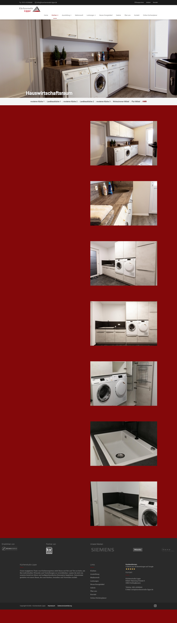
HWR (145, 101)
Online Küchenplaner (98, 598)
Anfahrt (148, 2)
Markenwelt (94, 577)
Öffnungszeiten (139, 2)
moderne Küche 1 (37, 101)
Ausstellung (94, 574)
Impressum (51, 606)
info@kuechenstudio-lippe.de (47, 2)
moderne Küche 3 (103, 101)
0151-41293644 (26, 2)
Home (46, 15)
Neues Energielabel (97, 584)
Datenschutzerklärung (65, 606)
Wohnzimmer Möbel (121, 101)
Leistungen (94, 581)
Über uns (93, 591)
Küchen (93, 571)
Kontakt (155, 2)
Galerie (92, 588)
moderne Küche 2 (70, 101)
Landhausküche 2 (87, 101)
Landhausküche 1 (54, 101)
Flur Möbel (136, 101)
